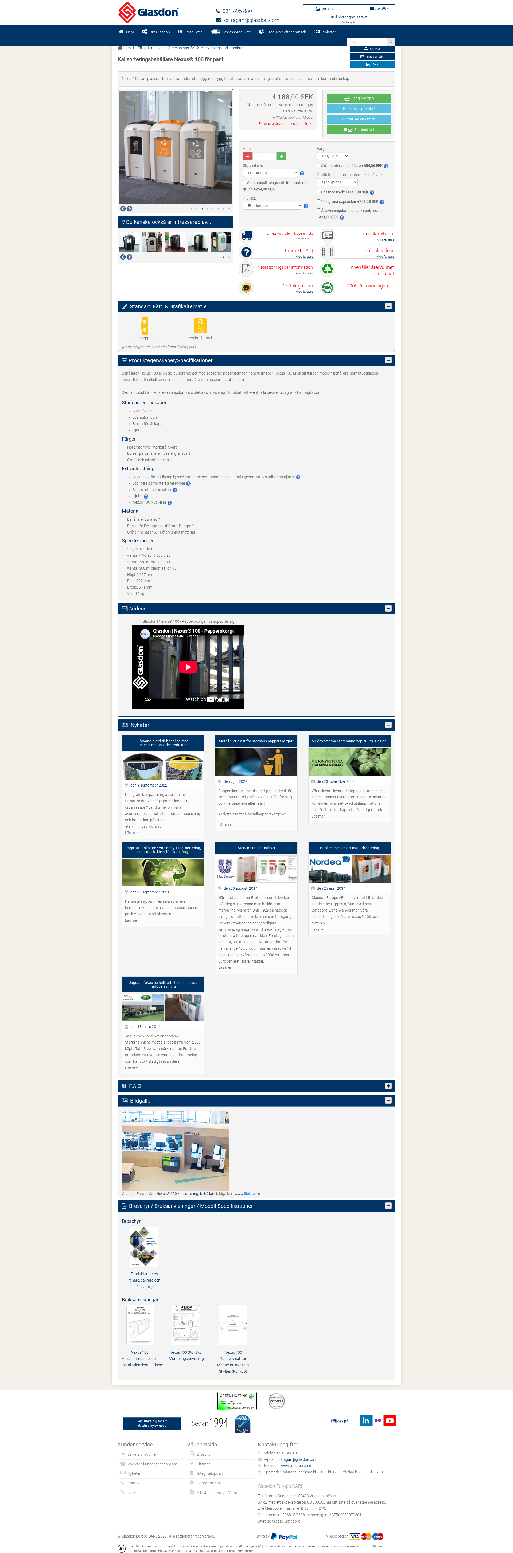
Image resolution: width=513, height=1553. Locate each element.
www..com (247, 1194)
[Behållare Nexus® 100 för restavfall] (176, 242)
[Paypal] (284, 1536)
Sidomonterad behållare (351, 166)
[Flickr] (377, 1420)
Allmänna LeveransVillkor (218, 1492)
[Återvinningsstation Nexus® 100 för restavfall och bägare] (153, 242)
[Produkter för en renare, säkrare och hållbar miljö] (144, 1246)
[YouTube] (389, 1420)
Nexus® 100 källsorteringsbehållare (186, 1194)
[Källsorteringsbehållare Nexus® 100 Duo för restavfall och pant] (199, 242)
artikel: (330, 9)
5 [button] (213, 209)
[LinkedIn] (365, 1420)
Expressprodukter (235, 32)
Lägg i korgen (362, 98)
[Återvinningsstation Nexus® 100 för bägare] (130, 242)
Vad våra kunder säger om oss (152, 1464)
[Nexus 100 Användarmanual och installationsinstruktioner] (140, 1324)
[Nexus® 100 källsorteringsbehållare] (175, 1150)
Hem (130, 32)
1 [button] (191, 209)
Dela (374, 64)
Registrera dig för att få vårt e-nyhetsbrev (152, 1423)
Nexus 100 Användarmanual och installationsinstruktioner (142, 1358)
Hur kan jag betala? (359, 109)
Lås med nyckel (344, 192)
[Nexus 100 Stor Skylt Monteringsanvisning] (186, 1324)
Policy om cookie (210, 1483)
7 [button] (223, 209)
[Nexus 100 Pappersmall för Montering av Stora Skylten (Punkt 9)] (233, 1324)
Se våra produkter (142, 1454)
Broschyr (204, 1454)
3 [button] (202, 209)
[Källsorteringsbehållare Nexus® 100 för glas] (222, 242)
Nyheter (329, 32)
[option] (175, 147)
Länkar (133, 1492)
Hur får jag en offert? (359, 119)
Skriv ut (374, 48)
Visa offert (381, 9)
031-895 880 (236, 11)
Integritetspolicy (210, 1473)
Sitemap (204, 1464)
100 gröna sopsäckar (349, 201)
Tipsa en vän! (375, 57)
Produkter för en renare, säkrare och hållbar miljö (144, 1280)
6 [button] (218, 209)
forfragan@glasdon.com (250, 20)
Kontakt (134, 1483)
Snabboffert (363, 129)
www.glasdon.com (295, 1466)
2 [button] (197, 209)
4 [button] (207, 209)
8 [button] (229, 209)
